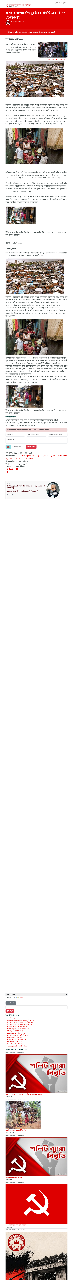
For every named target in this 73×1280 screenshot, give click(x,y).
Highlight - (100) (15, 1031)
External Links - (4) (17, 1027)
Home (10, 32)
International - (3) (16, 1033)
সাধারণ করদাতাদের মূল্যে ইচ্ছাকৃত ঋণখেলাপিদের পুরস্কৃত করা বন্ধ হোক (24, 1094)
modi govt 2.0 (19, 464)
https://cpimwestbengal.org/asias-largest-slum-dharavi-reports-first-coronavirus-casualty (36, 457)
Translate (21, 997)
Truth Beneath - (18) (15, 1044)
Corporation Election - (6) (20, 1022)
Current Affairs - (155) (19, 1024)
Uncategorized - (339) (17, 1046)
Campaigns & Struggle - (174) (21, 1020)
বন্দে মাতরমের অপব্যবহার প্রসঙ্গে (14, 1177)
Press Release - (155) (17, 1040)
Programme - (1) (15, 1042)
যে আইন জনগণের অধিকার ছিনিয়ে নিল (16, 1130)
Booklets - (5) (13, 1018)
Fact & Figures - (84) (18, 1029)
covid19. (12, 464)
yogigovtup (27, 464)
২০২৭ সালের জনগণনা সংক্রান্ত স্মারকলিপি (16, 1225)
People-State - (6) (16, 1037)
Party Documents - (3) (17, 1035)
